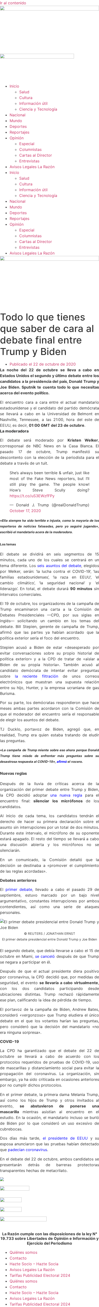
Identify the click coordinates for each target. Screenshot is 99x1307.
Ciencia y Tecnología (38, 109)
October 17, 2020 (25, 510)
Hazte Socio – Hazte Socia (34, 1263)
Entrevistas (29, 161)
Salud (24, 91)
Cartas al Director (35, 155)
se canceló (45, 956)
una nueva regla (66, 795)
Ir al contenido (13, 2)
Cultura (25, 97)
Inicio (14, 86)
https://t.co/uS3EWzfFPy (32, 495)
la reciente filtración (36, 676)
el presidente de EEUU (65, 1138)
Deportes (18, 126)
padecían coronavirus (27, 1149)
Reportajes (19, 132)
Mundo (16, 120)
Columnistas (30, 149)
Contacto (18, 1258)
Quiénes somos (23, 1252)
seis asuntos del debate (59, 565)
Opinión (17, 138)
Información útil (33, 103)
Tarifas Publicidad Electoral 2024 (40, 1275)
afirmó (62, 761)
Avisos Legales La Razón (32, 166)
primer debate (19, 889)
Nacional (17, 114)
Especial (26, 143)
